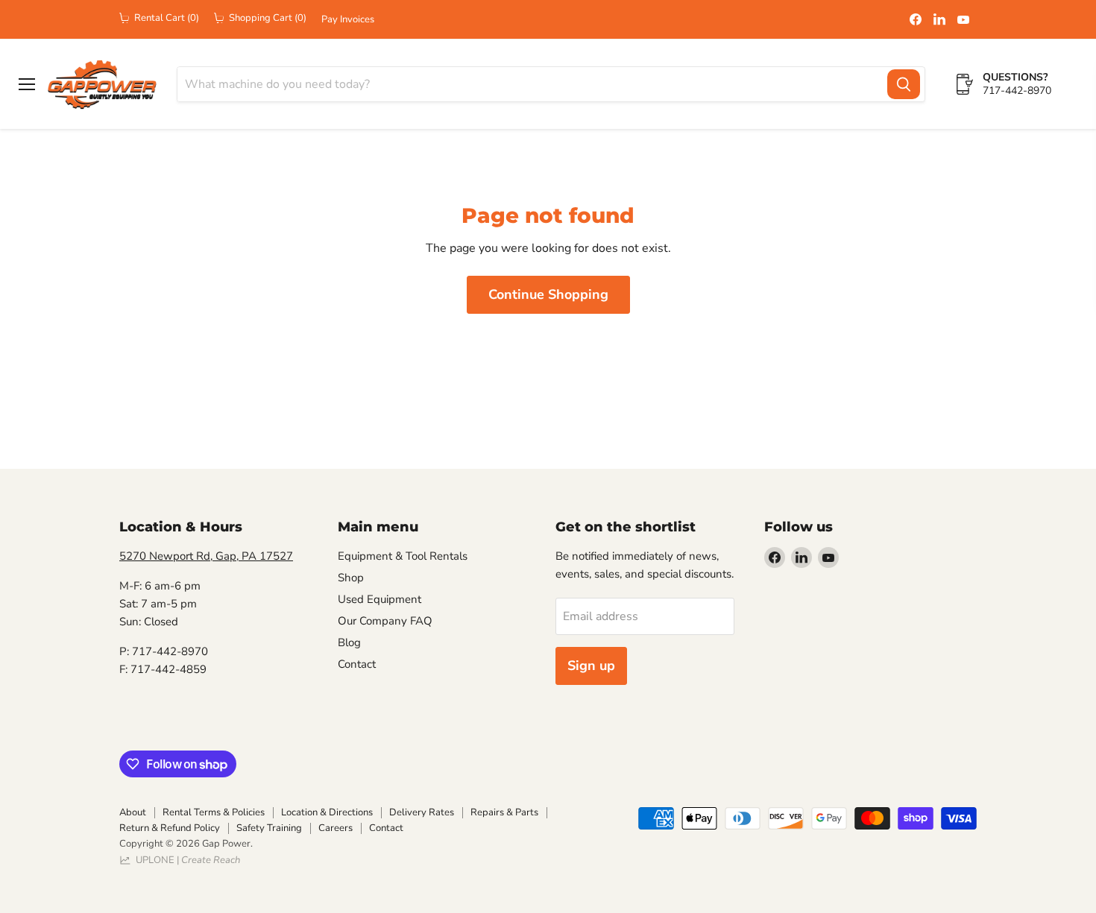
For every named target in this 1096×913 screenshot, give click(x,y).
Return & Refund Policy (169, 828)
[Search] (903, 84)
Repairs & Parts (504, 812)
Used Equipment (379, 599)
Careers (335, 828)
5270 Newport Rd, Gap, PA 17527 (206, 556)
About (132, 812)
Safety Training (269, 828)
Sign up (591, 666)
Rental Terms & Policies (214, 812)
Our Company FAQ (385, 620)
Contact (357, 664)
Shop (351, 577)
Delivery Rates (421, 812)
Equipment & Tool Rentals (402, 556)
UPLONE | (185, 860)
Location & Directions (327, 812)
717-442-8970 (1017, 90)
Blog (349, 642)
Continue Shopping (548, 294)
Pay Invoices (347, 19)
